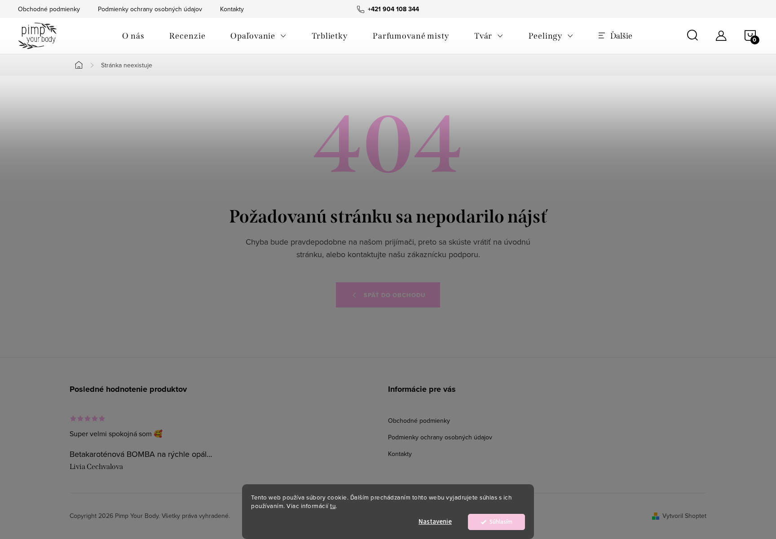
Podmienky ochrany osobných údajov (150, 8)
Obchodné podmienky (49, 8)
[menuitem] (133, 36)
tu (332, 505)
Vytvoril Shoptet (684, 515)
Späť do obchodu (394, 295)
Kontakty (232, 8)
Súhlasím (500, 521)
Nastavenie (435, 521)
